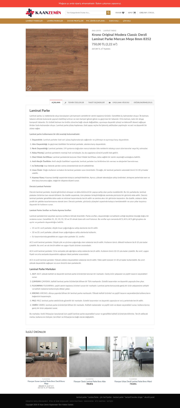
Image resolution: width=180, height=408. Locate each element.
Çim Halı (127, 21)
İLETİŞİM (110, 401)
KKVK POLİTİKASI (76, 401)
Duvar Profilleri (75, 21)
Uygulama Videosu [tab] (121, 102)
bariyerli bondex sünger (134, 397)
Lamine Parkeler (55, 21)
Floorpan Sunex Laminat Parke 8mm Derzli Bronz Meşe (46, 383)
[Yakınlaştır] (29, 88)
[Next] (153, 365)
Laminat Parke (109, 31)
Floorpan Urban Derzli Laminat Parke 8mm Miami (133, 381)
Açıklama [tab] (56, 102)
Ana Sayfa (96, 31)
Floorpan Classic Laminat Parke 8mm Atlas (90, 381)
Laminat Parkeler (34, 21)
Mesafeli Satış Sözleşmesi (37, 401)
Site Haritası (100, 401)
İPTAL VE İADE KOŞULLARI (58, 401)
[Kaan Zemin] (44, 12)
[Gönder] (108, 13)
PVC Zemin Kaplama (95, 21)
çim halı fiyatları (106, 397)
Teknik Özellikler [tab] (76, 102)
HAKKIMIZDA (89, 401)
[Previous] (26, 365)
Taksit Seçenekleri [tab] (96, 102)
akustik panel (149, 397)
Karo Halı (114, 21)
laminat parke (81, 397)
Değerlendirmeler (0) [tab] (143, 102)
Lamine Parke (93, 397)
